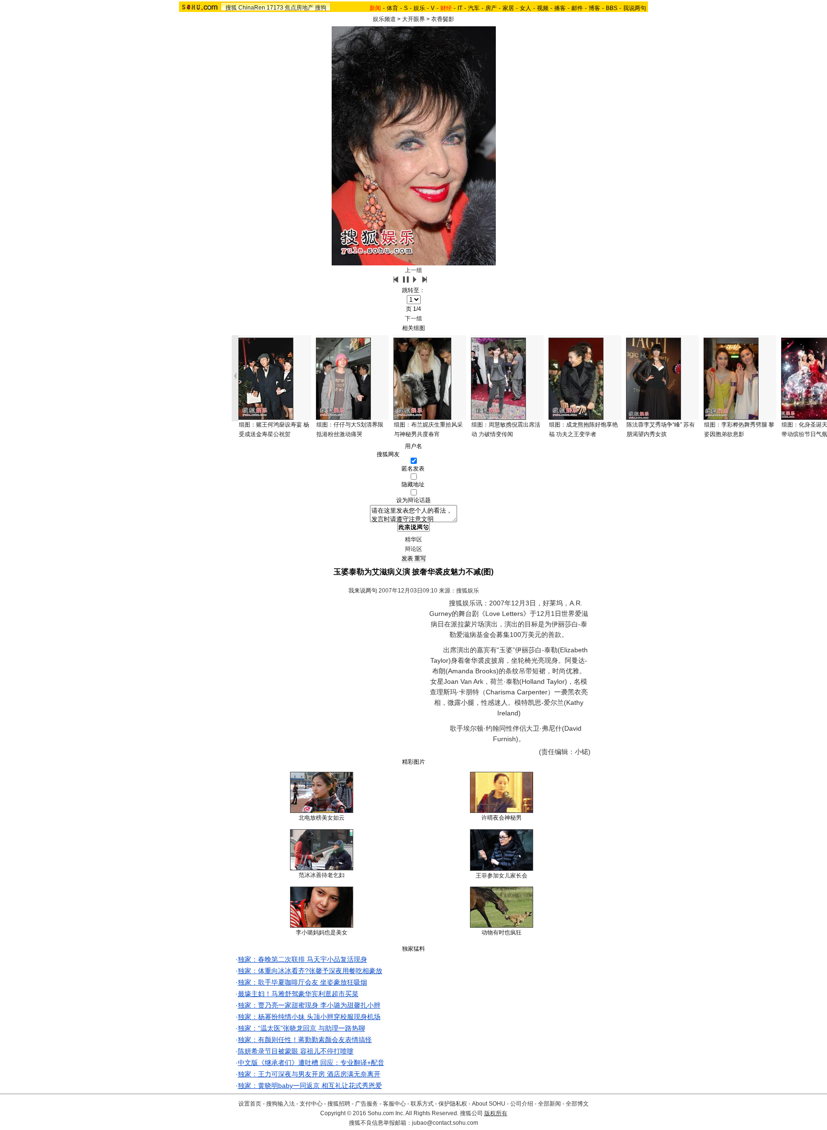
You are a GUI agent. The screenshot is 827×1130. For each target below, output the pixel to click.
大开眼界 (413, 19)
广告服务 (366, 1103)
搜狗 (320, 7)
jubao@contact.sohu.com (445, 1122)
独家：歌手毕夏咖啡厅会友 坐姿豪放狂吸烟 (302, 982)
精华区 (413, 539)
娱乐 (419, 8)
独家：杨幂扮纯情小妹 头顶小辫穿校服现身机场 (309, 1016)
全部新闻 (549, 1103)
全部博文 (577, 1103)
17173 (275, 7)
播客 (560, 8)
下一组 (413, 318)
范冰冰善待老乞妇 (322, 875)
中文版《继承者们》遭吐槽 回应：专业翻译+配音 (311, 1062)
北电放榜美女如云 (322, 817)
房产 (491, 8)
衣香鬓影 (442, 19)
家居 (508, 8)
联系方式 (422, 1103)
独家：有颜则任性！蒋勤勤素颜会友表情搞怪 (305, 1039)
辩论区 (413, 549)
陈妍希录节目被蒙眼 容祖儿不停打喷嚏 (296, 1051)
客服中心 (394, 1103)
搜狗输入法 (280, 1103)
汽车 (474, 8)
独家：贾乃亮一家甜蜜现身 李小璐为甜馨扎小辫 (309, 1005)
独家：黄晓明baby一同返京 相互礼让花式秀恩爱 (310, 1085)
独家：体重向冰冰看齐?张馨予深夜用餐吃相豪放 (310, 971)
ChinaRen (251, 7)
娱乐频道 (384, 19)
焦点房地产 (299, 7)
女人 (525, 8)
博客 (594, 8)
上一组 (413, 270)
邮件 (577, 8)
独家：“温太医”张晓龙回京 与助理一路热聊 (301, 1028)
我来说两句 (362, 590)
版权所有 (495, 1113)
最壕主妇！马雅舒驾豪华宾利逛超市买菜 (298, 994)
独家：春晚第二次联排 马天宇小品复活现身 (302, 959)
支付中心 (311, 1103)
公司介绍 (521, 1103)
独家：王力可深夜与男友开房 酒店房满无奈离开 (309, 1074)
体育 (392, 8)
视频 (542, 8)
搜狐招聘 (338, 1103)
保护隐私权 (452, 1103)
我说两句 (634, 8)
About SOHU (488, 1103)
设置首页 (249, 1103)
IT (460, 8)
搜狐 (231, 7)
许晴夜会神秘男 (501, 817)
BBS (611, 8)
